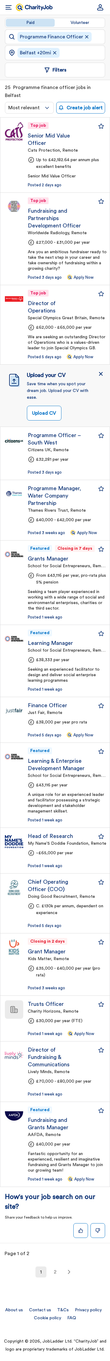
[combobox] (29, 108)
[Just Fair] (14, 711)
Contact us (40, 1310)
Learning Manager (50, 643)
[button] (101, 374)
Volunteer (80, 23)
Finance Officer (47, 705)
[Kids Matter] (14, 947)
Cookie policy (47, 1318)
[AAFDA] (14, 1116)
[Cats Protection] (14, 131)
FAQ (71, 1318)
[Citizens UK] (14, 441)
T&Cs (63, 1310)
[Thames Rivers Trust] (14, 494)
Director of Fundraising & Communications (49, 1057)
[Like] (80, 1230)
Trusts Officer (46, 1004)
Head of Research (50, 836)
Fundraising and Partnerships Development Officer (54, 218)
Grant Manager (47, 951)
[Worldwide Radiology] (14, 206)
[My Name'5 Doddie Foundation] (14, 841)
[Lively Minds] (14, 1055)
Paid (30, 23)
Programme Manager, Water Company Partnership (54, 496)
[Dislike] (97, 1230)
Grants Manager (48, 558)
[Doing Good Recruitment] (14, 887)
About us (14, 1310)
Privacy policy (88, 1310)
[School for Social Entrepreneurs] (14, 554)
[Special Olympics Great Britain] (14, 299)
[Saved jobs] (101, 126)
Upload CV (44, 413)
